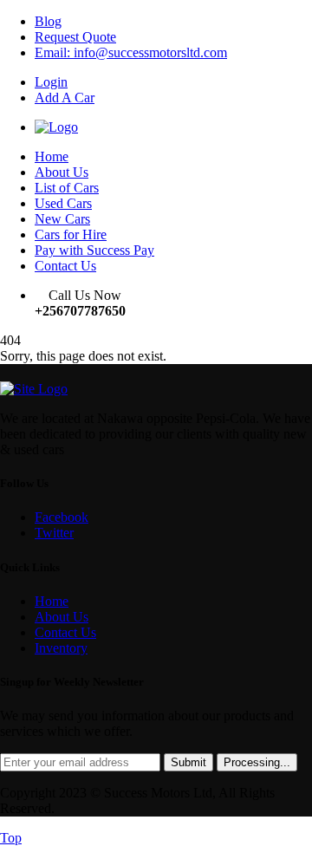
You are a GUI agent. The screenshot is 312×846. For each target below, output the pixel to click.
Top (11, 837)
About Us (61, 172)
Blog (48, 21)
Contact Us (65, 265)
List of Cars (67, 187)
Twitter (54, 532)
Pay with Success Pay (94, 250)
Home (51, 156)
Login (51, 82)
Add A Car (64, 97)
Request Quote (75, 36)
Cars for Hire (71, 234)
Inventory (61, 648)
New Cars (62, 219)
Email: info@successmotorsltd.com (131, 52)
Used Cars (63, 203)
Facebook (61, 517)
